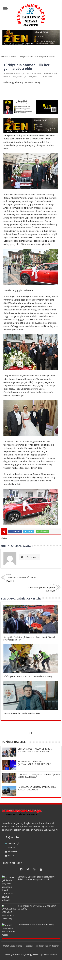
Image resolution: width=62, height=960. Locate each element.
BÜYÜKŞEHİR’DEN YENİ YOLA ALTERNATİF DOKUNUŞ (27, 676)
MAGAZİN (28, 77)
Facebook (16, 531)
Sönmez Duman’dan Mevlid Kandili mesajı (21, 713)
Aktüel (48, 73)
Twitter (30, 531)
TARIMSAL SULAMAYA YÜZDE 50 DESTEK (21, 577)
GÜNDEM (20, 77)
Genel (14, 77)
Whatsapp (43, 531)
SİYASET (36, 77)
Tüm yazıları (31, 557)
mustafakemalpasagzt (15, 73)
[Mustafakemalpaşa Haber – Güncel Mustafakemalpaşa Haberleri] (31, 28)
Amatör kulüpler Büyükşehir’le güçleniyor (41, 587)
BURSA (54, 73)
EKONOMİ (7, 77)
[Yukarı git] (56, 955)
